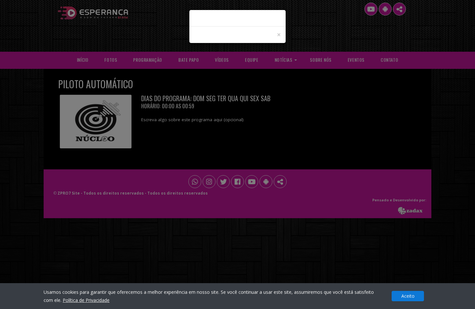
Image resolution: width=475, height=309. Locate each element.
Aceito (408, 296)
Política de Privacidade (86, 300)
